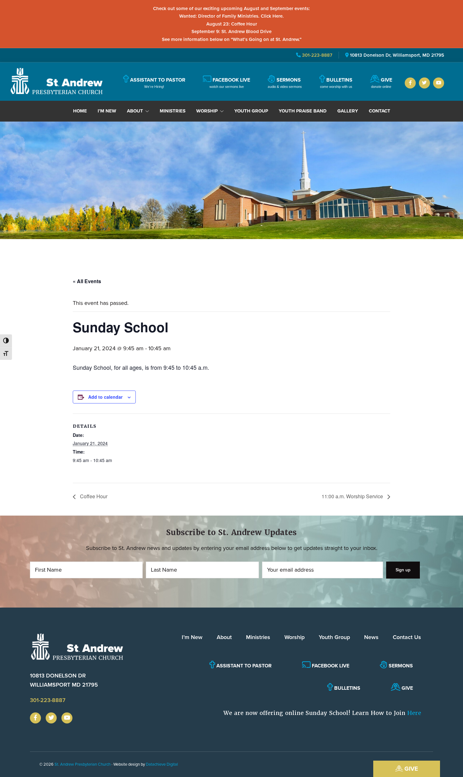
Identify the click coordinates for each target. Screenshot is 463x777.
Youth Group (334, 637)
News (371, 637)
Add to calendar (105, 397)
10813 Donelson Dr (64, 680)
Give (410, 768)
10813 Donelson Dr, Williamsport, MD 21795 (397, 55)
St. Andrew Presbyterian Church (82, 764)
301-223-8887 (316, 55)
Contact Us (407, 637)
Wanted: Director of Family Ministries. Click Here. (231, 16)
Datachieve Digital (162, 764)
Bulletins (346, 688)
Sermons (400, 665)
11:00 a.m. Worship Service (353, 496)
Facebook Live (330, 665)
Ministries (258, 637)
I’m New (192, 637)
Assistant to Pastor (243, 665)
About (224, 637)
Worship (294, 637)
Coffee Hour (93, 496)
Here (414, 713)
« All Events (87, 281)
